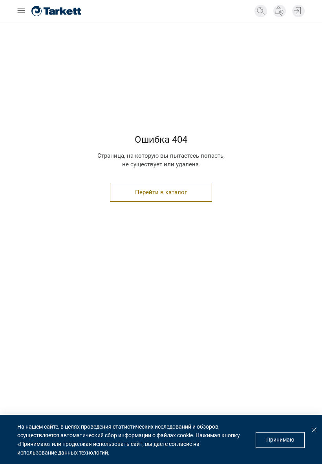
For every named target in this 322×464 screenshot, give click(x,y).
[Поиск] (260, 11)
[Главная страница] (56, 11)
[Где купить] (279, 11)
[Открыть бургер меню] (21, 11)
